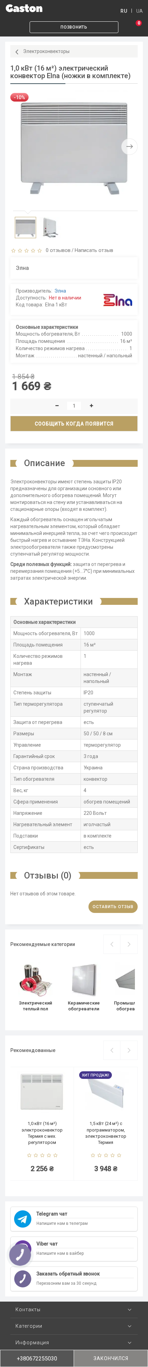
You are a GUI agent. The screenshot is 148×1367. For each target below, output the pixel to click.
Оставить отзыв (113, 906)
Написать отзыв (94, 250)
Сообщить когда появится (74, 424)
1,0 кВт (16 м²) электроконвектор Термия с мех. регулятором (42, 1133)
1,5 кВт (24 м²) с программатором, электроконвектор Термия (105, 1133)
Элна (60, 291)
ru (123, 11)
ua (139, 11)
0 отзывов (57, 250)
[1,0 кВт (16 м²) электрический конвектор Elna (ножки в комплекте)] (74, 146)
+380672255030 (37, 1358)
